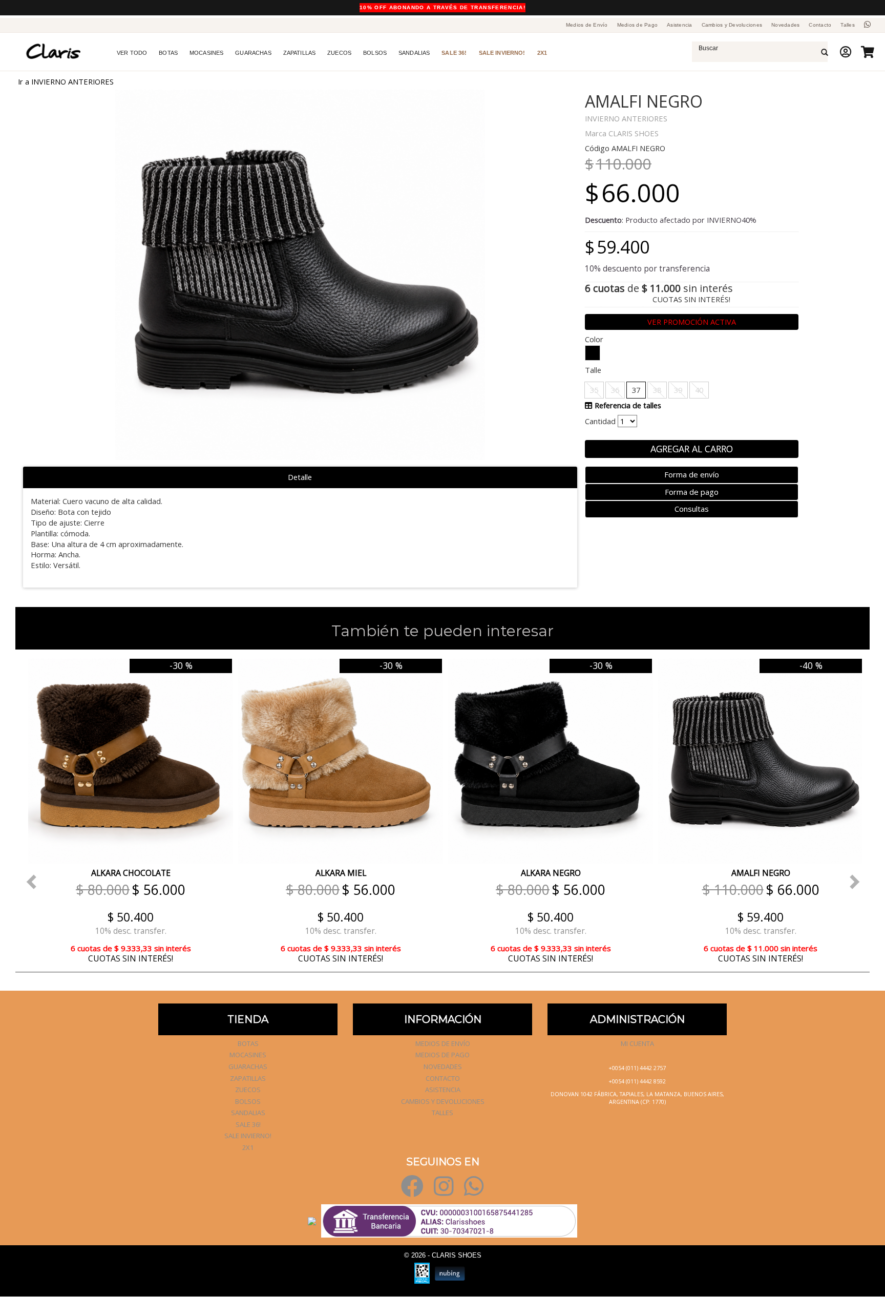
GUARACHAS (253, 53)
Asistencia (679, 25)
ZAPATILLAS (299, 53)
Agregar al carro (691, 449)
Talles (847, 25)
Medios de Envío (587, 25)
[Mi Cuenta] (843, 51)
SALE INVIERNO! (502, 53)
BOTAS (168, 53)
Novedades (785, 25)
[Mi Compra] (865, 51)
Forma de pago (692, 492)
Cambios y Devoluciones (732, 25)
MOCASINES (206, 53)
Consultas (692, 509)
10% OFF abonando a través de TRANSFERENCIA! (442, 7)
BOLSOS (375, 53)
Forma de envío (691, 474)
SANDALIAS (414, 53)
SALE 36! (454, 53)
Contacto (820, 25)
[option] (128, 810)
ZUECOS (339, 53)
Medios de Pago (637, 25)
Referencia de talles (627, 405)
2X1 (542, 53)
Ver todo (132, 53)
